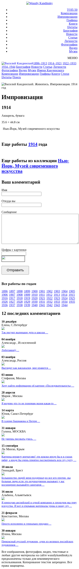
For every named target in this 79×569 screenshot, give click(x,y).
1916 (5, 298)
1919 (27, 298)
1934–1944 (8, 66)
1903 (57, 291)
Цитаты (72, 27)
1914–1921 (55, 63)
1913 (57, 294)
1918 (19, 298)
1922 (49, 298)
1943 (57, 305)
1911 (42, 294)
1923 (57, 298)
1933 (57, 301)
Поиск (16, 77)
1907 (12, 294)
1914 (32, 144)
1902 (49, 291)
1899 (27, 291)
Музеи (73, 51)
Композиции (69, 13)
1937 (12, 305)
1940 (34, 305)
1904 (64, 291)
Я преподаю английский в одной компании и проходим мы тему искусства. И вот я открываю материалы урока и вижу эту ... (39, 504)
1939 (27, 305)
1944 (64, 305)
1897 (12, 291)
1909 (27, 294)
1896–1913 (40, 63)
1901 (42, 291)
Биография (70, 30)
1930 (34, 301)
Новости (71, 34)
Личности (70, 41)
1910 (34, 294)
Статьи (72, 37)
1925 (72, 298)
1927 (12, 301)
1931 (42, 301)
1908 (19, 294)
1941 (42, 305)
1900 (34, 291)
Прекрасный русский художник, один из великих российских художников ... (37, 543)
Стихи (65, 73)
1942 (49, 305)
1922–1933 (69, 63)
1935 (72, 301)
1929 (27, 301)
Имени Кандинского (50, 70)
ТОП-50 (72, 9)
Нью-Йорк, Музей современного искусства (35, 166)
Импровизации (67, 16)
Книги (73, 23)
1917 (12, 298)
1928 (19, 301)
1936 (5, 305)
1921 (42, 298)
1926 (5, 301)
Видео (73, 48)
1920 (34, 298)
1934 (64, 301)
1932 (49, 301)
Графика (72, 20)
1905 (72, 291)
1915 (72, 294)
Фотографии (69, 44)
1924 (64, 298)
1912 (49, 294)
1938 (19, 305)
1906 (5, 294)
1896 (5, 291)
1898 (19, 291)
